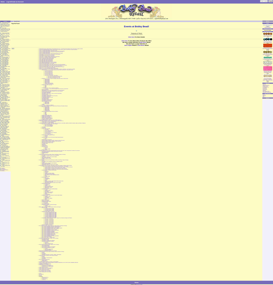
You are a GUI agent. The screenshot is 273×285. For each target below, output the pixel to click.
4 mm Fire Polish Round (49, 72)
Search (40, 273)
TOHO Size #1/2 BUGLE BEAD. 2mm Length (46, 63)
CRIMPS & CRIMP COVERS (46, 158)
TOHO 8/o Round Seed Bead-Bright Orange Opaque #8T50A (268, 48)
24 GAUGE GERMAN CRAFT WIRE (50, 216)
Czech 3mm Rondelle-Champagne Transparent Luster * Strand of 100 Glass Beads (268, 79)
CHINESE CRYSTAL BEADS (46, 119)
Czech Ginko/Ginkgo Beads (46, 91)
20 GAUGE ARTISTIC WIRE (49, 208)
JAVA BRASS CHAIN (45, 239)
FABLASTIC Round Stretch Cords (47, 142)
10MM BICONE (47, 110)
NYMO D (46, 136)
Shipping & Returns (45, 277)
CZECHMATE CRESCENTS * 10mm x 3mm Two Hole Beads (51, 93)
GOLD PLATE (44, 177)
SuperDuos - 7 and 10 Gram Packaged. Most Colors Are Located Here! (56, 88)
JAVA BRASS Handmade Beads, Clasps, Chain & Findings (48, 238)
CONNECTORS (47, 176)
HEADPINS (44, 258)
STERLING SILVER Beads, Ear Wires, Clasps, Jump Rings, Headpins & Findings (52, 154)
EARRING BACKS (45, 152)
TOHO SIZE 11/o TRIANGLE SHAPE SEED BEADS (47, 57)
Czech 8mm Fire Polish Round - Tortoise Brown (268, 36)
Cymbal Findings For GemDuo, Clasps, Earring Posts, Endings (55, 167)
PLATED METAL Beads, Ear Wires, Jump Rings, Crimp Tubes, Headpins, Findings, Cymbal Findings (55, 165)
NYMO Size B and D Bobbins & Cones (48, 134)
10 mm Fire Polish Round (49, 74)
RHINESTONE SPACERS (46, 116)
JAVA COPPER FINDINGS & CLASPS (48, 247)
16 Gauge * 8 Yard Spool (49, 218)
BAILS (46, 175)
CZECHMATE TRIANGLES (46, 96)
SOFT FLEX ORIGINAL (48, 124)
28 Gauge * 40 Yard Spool (49, 223)
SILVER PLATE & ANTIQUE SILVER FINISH (49, 170)
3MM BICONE (47, 107)
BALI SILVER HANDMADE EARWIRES (48, 231)
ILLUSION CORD (45, 143)
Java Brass (141, 45)
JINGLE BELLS (44, 260)
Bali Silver (143, 42)
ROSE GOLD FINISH (45, 200)
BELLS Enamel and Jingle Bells (44, 259)
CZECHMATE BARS (45, 98)
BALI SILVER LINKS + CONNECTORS (48, 237)
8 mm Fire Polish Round (49, 73)
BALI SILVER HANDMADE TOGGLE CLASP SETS (50, 230)
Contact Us (44, 279)
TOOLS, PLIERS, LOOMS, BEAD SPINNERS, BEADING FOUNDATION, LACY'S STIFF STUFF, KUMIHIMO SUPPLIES (58, 262)
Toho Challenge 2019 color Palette (45, 270)
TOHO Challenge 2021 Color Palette (45, 271)
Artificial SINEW (44, 149)
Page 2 (264, 94)
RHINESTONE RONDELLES (46, 115)
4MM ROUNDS (47, 80)
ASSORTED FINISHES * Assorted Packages (49, 204)
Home (3, 2)
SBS (141, 284)
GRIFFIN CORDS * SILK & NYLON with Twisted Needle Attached (52, 137)
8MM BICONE (47, 109)
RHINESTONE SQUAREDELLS (47, 117)
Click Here (131, 37)
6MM (45, 87)
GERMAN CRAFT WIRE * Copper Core (48, 211)
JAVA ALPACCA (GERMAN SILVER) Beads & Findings (48, 250)
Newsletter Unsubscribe (267, 92)
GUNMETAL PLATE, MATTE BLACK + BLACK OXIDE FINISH (52, 195)
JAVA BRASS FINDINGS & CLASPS (48, 241)
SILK (45, 138)
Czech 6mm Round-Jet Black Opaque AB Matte (268, 42)
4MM (45, 86)
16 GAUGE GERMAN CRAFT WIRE (50, 213)
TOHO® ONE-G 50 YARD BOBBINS (48, 122)
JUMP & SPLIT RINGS (48, 187)
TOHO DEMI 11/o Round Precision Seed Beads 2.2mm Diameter (49, 54)
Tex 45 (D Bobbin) (48, 133)
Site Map (264, 90)
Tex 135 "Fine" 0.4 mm (48, 130)
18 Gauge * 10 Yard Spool (49, 219)
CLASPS (43, 162)
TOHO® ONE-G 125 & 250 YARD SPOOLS (49, 121)
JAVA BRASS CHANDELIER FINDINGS (48, 240)
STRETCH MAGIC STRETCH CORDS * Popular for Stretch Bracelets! (53, 140)
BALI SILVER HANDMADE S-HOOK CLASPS (49, 229)
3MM (45, 85)
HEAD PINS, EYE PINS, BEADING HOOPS (52, 174)
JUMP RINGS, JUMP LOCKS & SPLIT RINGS (49, 156)
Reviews (40, 275)
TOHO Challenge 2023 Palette (44, 269)
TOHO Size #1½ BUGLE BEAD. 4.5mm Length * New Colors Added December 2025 (53, 65)
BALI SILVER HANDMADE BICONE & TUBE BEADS (50, 227)
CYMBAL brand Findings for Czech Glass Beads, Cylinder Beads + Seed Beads (55, 166)
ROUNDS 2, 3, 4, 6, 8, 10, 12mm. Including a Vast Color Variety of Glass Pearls (55, 78)
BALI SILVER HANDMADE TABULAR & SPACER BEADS (51, 226)
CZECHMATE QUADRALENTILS (47, 99)
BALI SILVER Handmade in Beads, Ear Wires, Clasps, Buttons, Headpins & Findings (53, 225)
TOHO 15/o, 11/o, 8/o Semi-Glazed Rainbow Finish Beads (48, 68)
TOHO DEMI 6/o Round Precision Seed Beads (46, 55)
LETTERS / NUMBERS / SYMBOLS (48, 105)
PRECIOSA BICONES (45, 106)
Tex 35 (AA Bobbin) (48, 131)
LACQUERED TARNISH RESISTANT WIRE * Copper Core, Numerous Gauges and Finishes (57, 217)
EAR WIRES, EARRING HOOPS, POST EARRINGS (50, 155)
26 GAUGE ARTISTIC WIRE (49, 210)
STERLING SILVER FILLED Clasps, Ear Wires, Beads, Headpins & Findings (51, 251)
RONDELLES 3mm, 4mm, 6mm (47, 84)
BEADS (43, 159)
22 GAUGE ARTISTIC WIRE (49, 209)
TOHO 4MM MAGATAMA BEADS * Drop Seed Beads (47, 62)
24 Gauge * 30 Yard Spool (49, 221)
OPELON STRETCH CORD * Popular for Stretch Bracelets (51, 141)
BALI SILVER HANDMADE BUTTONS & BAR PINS (50, 235)
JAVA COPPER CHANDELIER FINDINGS (48, 246)
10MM (46, 114)
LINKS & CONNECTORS (49, 243)
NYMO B (46, 135)
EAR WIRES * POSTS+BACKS (47, 257)
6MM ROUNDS (47, 81)
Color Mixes (47, 129)
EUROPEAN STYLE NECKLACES (47, 266)
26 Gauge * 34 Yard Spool (49, 222)
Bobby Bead (138, 284)
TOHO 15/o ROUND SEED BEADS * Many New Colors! (48, 50)
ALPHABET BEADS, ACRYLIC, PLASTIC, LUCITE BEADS (48, 261)
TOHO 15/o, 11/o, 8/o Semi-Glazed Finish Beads (47, 67)
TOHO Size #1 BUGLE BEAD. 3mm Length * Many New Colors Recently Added (52, 64)
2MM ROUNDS (47, 79)
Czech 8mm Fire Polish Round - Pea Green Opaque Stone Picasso (268, 54)
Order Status (265, 89)
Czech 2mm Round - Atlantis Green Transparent (268, 59)
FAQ (263, 96)
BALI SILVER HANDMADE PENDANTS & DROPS (50, 232)
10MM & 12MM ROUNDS (49, 83)
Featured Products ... (5, 169)
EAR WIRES (47, 171)
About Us (264, 84)
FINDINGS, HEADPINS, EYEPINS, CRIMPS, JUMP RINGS (51, 254)
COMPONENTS (47, 178)
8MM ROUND (47, 103)
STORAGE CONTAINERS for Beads (45, 263)
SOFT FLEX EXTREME (48, 126)
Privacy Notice (265, 86)
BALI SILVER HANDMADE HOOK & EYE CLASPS (50, 228)
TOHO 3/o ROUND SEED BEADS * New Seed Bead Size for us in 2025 (51, 53)
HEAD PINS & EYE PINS (46, 157)
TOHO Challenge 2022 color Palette (45, 268)
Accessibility (265, 87)
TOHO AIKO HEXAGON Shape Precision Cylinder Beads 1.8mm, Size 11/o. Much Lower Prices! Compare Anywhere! (58, 49)
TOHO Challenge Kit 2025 (43, 267)
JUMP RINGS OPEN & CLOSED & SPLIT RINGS (50, 164)
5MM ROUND (47, 102)
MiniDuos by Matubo (45, 89)
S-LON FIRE (44, 127)
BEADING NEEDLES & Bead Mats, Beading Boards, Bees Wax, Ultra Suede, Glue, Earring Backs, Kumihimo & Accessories (59, 150)
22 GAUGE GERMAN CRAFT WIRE (50, 215)
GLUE (43, 153)
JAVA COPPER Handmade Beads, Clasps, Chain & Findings (49, 244)
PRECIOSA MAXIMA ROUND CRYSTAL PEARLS (50, 111)
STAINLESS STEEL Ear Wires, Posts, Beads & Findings (48, 255)
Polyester (46, 147)
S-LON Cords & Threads (46, 128)
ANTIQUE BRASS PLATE (46, 183)
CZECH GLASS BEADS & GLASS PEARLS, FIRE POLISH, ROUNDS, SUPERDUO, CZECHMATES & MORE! (57, 69)
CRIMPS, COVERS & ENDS (49, 173)
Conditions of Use (45, 278)
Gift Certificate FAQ (266, 91)
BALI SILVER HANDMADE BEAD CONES (49, 234)
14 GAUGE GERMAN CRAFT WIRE (50, 212)
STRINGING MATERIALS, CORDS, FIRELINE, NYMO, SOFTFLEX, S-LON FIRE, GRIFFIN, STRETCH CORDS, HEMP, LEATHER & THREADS (62, 123)
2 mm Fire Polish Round (49, 70)
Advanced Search (268, 27)
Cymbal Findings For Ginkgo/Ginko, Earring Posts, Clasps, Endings (56, 168)
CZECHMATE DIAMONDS (46, 92)
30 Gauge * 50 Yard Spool (49, 224)
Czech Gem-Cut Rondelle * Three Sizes (51, 75)
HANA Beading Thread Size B (47, 139)
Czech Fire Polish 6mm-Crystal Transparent (268, 64)
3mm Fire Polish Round (48, 71)
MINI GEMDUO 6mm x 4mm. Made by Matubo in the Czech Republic (53, 90)
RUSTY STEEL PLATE (45, 199)
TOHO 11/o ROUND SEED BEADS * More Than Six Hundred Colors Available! (52, 51)
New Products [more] (267, 31)
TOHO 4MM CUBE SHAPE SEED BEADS (46, 61)
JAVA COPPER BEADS (46, 245)
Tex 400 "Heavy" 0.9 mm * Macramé (51, 132)
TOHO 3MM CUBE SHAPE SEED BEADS (46, 60)
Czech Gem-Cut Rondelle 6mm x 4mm (54, 77)
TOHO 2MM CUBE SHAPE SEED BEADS (46, 59)
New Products (41, 274)
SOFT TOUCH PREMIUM (49, 125)
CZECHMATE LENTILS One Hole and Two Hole (50, 95)
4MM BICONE (47, 108)
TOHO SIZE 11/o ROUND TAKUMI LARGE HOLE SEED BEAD (49, 56)
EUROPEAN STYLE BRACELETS (47, 265)
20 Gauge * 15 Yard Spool (49, 220)
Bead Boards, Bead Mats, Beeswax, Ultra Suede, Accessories (52, 151)
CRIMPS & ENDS (47, 185)
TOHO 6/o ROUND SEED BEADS (44, 52)
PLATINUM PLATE (45, 202)
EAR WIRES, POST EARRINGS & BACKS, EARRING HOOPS (52, 161)
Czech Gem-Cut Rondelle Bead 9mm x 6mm (55, 76)
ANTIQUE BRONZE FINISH (46, 201)
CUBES (43, 104)
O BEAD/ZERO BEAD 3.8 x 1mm (47, 97)
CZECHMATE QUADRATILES (47, 100)
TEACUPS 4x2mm (45, 94)
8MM (45, 113)
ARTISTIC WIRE (44, 207)
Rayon (46, 148)
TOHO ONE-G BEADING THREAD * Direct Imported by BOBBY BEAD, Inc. (51, 120)
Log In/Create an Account (15, 2)
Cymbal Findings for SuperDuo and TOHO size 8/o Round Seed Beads (56, 169)
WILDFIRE (43, 144)
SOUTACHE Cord (45, 146)
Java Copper (128, 45)
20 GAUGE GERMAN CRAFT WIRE (50, 214)
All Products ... (2, 170)
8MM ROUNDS (47, 82)
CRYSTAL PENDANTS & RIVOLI (47, 118)
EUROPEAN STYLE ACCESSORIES (45, 264)
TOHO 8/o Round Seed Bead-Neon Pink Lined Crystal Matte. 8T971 (268, 72)
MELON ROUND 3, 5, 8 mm (46, 101)
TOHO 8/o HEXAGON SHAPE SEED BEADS (46, 58)
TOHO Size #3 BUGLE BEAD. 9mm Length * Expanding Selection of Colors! (51, 66)
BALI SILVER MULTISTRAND (47, 236)
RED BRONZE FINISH (45, 203)
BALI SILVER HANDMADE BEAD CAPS (48, 233)
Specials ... (3, 168)
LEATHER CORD (44, 145)
